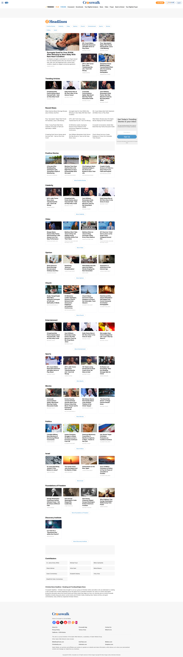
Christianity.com (56, 644)
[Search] (6, 2)
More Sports (80, 381)
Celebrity (60, 26)
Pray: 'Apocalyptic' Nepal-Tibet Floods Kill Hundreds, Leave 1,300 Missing (55, 119)
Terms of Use (82, 629)
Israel (55, 30)
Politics (49, 30)
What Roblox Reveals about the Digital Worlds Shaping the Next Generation (103, 119)
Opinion (75, 26)
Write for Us (108, 629)
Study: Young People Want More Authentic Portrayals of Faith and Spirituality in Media (54, 126)
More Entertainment (80, 349)
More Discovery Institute (80, 541)
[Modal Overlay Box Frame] (127, 131)
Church (83, 26)
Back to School (119, 7)
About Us (54, 627)
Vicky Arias (97, 573)
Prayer (112, 7)
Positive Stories (51, 26)
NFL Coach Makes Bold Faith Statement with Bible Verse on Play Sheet (103, 112)
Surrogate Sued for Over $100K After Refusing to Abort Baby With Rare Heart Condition (80, 112)
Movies (108, 26)
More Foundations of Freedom (80, 512)
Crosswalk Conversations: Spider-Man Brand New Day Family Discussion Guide (104, 125)
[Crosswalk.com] (91, 2)
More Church (80, 315)
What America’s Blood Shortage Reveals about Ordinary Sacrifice (56, 112)
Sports (101, 26)
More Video (80, 247)
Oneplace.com (109, 644)
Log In (179, 2)
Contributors (50, 558)
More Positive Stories (80, 180)
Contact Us (108, 627)
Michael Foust (74, 563)
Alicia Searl (73, 568)
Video (106, 7)
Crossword (71, 7)
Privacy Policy (56, 629)
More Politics (80, 448)
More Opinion (80, 278)
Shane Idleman (50, 568)
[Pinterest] (57, 622)
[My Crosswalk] (170, 2)
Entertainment (92, 26)
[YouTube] (65, 622)
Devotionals (79, 7)
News (101, 7)
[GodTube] (76, 622)
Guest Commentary (52, 573)
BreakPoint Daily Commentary (55, 579)
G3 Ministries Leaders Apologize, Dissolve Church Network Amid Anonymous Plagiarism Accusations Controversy (78, 127)
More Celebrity (80, 214)
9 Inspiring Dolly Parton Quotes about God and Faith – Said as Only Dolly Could (55, 136)
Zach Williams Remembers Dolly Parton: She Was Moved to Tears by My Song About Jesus (80, 136)
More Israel (80, 480)
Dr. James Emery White (53, 563)
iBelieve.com (108, 642)
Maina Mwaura (98, 568)
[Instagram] (69, 622)
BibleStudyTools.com (58, 642)
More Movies (80, 416)
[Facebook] (54, 622)
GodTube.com (82, 642)
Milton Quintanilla (98, 563)
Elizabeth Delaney (75, 573)
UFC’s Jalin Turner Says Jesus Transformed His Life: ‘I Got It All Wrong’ (80, 119)
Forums (63, 7)
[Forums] (73, 622)
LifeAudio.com (83, 644)
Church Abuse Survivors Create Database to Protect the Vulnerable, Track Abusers (102, 136)
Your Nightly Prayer (132, 7)
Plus (57, 7)
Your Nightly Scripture (91, 7)
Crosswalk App (83, 627)
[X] (61, 622)
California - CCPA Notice (59, 632)
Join (160, 2)
